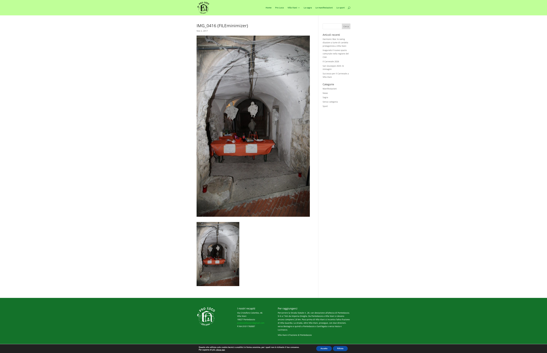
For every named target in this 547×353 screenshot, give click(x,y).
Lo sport (340, 8)
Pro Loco (279, 8)
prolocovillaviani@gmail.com (250, 323)
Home (269, 8)
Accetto (324, 348)
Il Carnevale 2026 (331, 61)
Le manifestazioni (324, 8)
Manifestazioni (330, 88)
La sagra (308, 8)
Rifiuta (340, 348)
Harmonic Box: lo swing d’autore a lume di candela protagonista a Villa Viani (335, 42)
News (325, 93)
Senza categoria (330, 101)
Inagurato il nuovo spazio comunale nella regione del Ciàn (336, 53)
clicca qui (220, 350)
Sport (325, 106)
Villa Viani (292, 8)
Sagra (325, 97)
